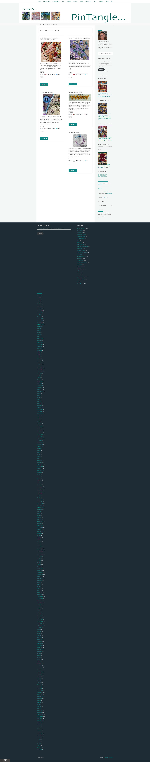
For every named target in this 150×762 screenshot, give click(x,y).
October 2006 (39, 694)
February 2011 (39, 592)
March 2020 (39, 423)
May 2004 (39, 743)
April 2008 (39, 659)
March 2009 (39, 637)
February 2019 (39, 430)
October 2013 (39, 529)
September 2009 (40, 625)
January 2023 (39, 364)
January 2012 (39, 570)
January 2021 (39, 405)
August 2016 (39, 472)
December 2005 (40, 714)
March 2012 (39, 566)
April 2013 (39, 541)
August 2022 (39, 373)
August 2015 (39, 493)
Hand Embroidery (80, 260)
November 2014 (40, 503)
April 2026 (39, 303)
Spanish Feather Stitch (75, 92)
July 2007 (39, 676)
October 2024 (39, 322)
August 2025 (39, 312)
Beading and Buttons (81, 236)
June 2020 (39, 419)
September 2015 (40, 491)
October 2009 (39, 623)
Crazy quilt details (80, 244)
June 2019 (39, 429)
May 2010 (39, 610)
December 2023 (40, 342)
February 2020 (39, 425)
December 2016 (40, 464)
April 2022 (39, 377)
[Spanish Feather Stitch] (85, 97)
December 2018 (40, 432)
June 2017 (39, 452)
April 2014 (39, 517)
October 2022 (39, 369)
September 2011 (40, 578)
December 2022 (40, 366)
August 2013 (39, 533)
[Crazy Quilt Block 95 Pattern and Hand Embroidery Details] (57, 52)
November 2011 (40, 574)
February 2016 (39, 482)
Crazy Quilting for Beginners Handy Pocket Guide (104, 166)
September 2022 (40, 371)
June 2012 (39, 560)
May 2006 (39, 704)
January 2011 (39, 594)
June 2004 (39, 741)
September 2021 (40, 391)
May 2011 (39, 586)
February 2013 (39, 545)
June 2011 (39, 584)
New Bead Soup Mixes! (106, 191)
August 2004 (39, 737)
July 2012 (39, 558)
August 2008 (39, 651)
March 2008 (39, 661)
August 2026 (39, 295)
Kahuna (106, 757)
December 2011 (40, 572)
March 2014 (39, 519)
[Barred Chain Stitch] (85, 140)
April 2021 (39, 399)
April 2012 (39, 564)
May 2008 (39, 657)
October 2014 (39, 505)
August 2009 (39, 627)
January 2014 (39, 523)
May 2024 (39, 332)
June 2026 (39, 299)
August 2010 (39, 604)
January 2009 (39, 641)
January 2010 (39, 617)
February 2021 (39, 403)
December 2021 (40, 385)
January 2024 (39, 340)
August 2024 (39, 326)
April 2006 (39, 706)
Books (78, 240)
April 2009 (39, 635)
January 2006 (39, 712)
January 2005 (39, 732)
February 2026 (39, 306)
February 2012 (39, 568)
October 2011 (39, 576)
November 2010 (40, 598)
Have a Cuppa (79, 264)
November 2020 (40, 409)
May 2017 (39, 454)
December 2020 (40, 407)
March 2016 (39, 480)
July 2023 (39, 352)
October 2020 (39, 411)
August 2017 (39, 448)
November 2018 (40, 434)
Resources (79, 272)
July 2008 (39, 653)
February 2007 (39, 686)
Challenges (79, 242)
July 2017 (39, 450)
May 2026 (39, 301)
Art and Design (80, 232)
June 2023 (39, 354)
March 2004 (39, 747)
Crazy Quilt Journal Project (82, 246)
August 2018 (39, 440)
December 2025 (40, 310)
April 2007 (39, 682)
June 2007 (39, 678)
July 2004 (39, 739)
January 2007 (39, 688)
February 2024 (39, 338)
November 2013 (40, 527)
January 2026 (39, 308)
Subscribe (101, 69)
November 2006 (40, 692)
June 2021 (39, 395)
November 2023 (40, 344)
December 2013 (40, 525)
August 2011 (39, 580)
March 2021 (39, 401)
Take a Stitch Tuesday (81, 279)
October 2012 (39, 552)
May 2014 (39, 515)
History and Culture (81, 266)
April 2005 (39, 728)
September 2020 (40, 413)
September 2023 (40, 348)
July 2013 (39, 535)
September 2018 (40, 438)
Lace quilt (79, 268)
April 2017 (39, 456)
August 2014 (39, 509)
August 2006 (39, 698)
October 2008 (39, 647)
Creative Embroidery (81, 250)
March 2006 (39, 708)
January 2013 (39, 547)
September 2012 (40, 554)
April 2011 (39, 588)
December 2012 (40, 549)
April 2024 (39, 334)
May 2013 (39, 539)
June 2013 (39, 537)
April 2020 (39, 421)
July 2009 (39, 629)
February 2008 (39, 663)
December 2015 (40, 486)
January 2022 (39, 383)
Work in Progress (80, 283)
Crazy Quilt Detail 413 (46, 92)
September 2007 (40, 672)
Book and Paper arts (81, 238)
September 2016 (40, 470)
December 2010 (40, 596)
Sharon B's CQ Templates (82, 275)
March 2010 (39, 613)
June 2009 (39, 631)
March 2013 (39, 543)
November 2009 (40, 621)
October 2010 (39, 600)
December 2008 (40, 643)
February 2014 (39, 521)
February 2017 (39, 460)
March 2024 (39, 336)
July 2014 (39, 511)
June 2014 (39, 513)
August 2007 (39, 674)
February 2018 (39, 442)
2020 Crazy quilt (80, 230)
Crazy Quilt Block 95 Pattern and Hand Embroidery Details (50, 39)
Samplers (79, 274)
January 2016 (39, 484)
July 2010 (39, 606)
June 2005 (39, 724)
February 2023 (39, 362)
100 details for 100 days (81, 228)
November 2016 (40, 466)
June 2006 (39, 702)
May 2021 (39, 397)
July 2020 (39, 417)
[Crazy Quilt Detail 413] (57, 104)
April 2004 (39, 745)
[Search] (111, 1)
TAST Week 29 (105, 197)
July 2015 (39, 495)
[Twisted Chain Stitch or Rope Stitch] (85, 50)
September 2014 (40, 507)
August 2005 (39, 722)
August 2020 (39, 415)
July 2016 (39, 474)
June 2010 (39, 608)
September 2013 (40, 531)
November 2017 (40, 444)
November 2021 (40, 387)
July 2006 (39, 700)
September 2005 (40, 720)
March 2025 (39, 316)
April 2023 (39, 358)
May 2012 (39, 562)
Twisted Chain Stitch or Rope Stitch (79, 38)
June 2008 (39, 655)
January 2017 (39, 462)
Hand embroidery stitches (82, 262)
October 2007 (39, 671)
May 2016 (39, 476)
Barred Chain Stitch (74, 132)
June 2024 (39, 330)
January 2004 (39, 749)
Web (78, 281)
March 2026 (39, 304)
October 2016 (39, 468)
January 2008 (39, 665)
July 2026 (39, 297)
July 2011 (39, 582)
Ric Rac (41, 56)
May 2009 (39, 633)
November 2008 (40, 645)
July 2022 (39, 375)
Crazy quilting (79, 248)
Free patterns (79, 258)
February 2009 (39, 639)
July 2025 (39, 314)
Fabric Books (79, 254)
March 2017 (39, 458)
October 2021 (39, 389)
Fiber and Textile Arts (81, 256)
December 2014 (40, 501)
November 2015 (40, 487)
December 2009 (40, 619)
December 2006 (40, 690)
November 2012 (40, 550)
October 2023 (39, 346)
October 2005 (39, 718)
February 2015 (39, 499)
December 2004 (40, 734)
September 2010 (40, 602)
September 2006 (40, 696)
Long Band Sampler (81, 270)
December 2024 (40, 318)
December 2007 (40, 667)
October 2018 (39, 436)
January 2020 (39, 427)
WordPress (111, 757)
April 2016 (39, 478)
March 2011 (39, 590)
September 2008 (40, 649)
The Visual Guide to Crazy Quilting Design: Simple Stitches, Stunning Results (105, 139)
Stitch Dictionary (80, 277)
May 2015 (39, 497)
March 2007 (39, 684)
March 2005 (39, 730)
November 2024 (40, 320)
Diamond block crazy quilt (82, 252)
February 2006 (39, 710)
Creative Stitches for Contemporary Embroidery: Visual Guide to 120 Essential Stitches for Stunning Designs (104, 116)
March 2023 (39, 360)
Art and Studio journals (81, 234)
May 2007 (39, 680)
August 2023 (39, 350)
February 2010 (39, 615)
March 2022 (39, 379)
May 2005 (39, 726)
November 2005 (40, 716)
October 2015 (39, 489)
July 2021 (39, 393)
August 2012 (39, 556)
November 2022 (40, 367)
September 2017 (40, 446)
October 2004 (39, 735)
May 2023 (39, 356)
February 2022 (39, 381)
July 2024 (39, 328)
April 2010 (39, 612)
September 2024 (40, 324)
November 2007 (40, 669)
